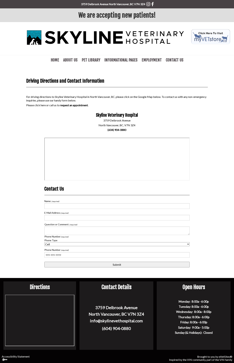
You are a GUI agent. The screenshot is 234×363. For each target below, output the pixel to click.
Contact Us (174, 60)
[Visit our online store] (211, 36)
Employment (152, 60)
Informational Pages (121, 60)
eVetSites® (225, 356)
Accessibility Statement (16, 356)
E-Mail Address (56, 212)
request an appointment (74, 105)
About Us (70, 60)
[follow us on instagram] (148, 3)
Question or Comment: (60, 224)
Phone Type (50, 240)
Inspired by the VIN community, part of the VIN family (200, 359)
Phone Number (56, 236)
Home (55, 60)
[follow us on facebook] (152, 3)
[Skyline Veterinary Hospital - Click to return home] (105, 37)
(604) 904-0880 (117, 129)
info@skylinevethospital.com (116, 320)
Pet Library (91, 60)
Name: (51, 201)
